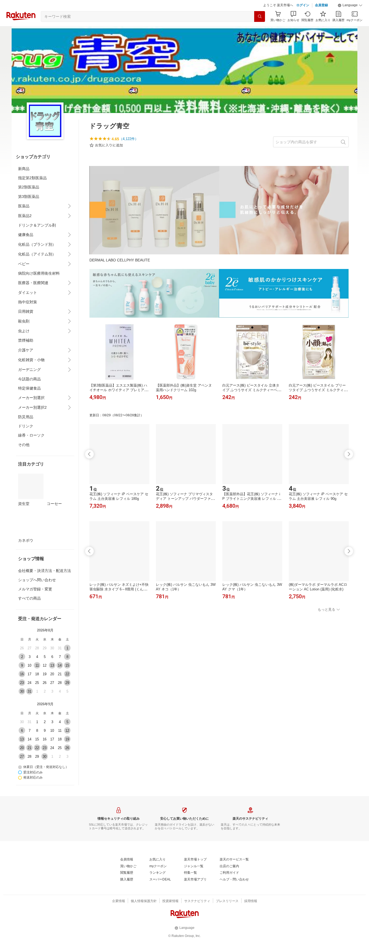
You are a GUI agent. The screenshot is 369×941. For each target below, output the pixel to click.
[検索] (259, 16)
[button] (350, 5)
